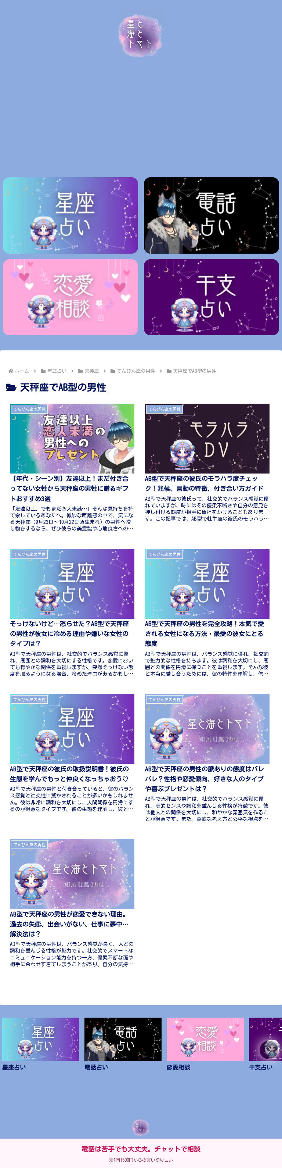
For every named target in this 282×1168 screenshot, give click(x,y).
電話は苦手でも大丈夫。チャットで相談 (141, 1149)
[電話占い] (211, 215)
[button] (269, 1050)
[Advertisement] (141, 116)
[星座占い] (70, 215)
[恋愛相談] (70, 297)
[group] (40, 1051)
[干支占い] (211, 297)
